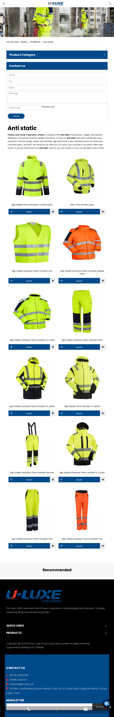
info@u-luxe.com (18, 679)
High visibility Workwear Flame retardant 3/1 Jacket (82, 472)
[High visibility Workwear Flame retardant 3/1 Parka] (31, 311)
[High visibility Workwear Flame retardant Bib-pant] (31, 444)
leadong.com (27, 647)
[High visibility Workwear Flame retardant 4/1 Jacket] (31, 377)
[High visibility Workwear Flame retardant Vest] (31, 242)
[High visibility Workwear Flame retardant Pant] (31, 510)
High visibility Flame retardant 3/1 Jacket (82, 406)
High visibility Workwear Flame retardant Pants (82, 340)
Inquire (29, 212)
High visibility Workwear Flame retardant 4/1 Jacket (32, 406)
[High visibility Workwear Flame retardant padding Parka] (82, 242)
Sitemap (39, 647)
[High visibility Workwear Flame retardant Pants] (82, 311)
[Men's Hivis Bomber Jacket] (82, 176)
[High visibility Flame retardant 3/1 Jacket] (82, 377)
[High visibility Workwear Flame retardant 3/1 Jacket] (82, 444)
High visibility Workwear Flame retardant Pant (32, 538)
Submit (16, 116)
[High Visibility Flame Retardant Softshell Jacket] (31, 176)
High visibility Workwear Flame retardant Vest (32, 271)
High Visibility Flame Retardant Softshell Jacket (32, 204)
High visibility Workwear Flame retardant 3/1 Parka (32, 340)
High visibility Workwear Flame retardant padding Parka (82, 272)
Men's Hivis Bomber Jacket (82, 204)
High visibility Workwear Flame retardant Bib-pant (32, 472)
